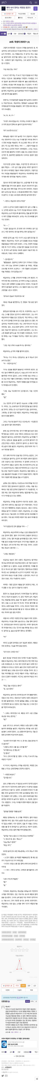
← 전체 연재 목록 (19, 1056)
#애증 (16, 936)
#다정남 (32, 939)
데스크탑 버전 (5, 1069)
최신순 (27, 1001)
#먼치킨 (20, 25)
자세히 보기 (28, 926)
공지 (10, 34)
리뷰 (15, 34)
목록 (31, 990)
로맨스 (12, 21)
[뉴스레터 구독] (6, 1076)
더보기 (36, 29)
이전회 (8, 990)
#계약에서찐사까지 (8, 939)
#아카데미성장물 (7, 936)
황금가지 (5, 1072)
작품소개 (35, 34)
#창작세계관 (17, 23)
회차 (3, 34)
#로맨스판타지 (10, 23)
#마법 (23, 23)
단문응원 (21, 34)
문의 (3, 1067)
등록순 (32, 1001)
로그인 (19, 997)
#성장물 (33, 23)
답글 (12, 1032)
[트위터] (3, 1076)
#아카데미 (28, 23)
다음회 (20, 990)
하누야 (7, 1007)
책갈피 (29, 34)
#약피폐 (22, 936)
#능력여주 (14, 25)
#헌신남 (26, 939)
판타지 (8, 21)
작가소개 (30, 18)
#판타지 (9, 25)
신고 (35, 986)
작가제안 (35, 8)
